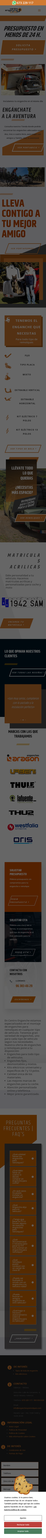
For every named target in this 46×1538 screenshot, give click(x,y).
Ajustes (23, 1518)
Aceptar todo (23, 1531)
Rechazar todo (23, 1524)
